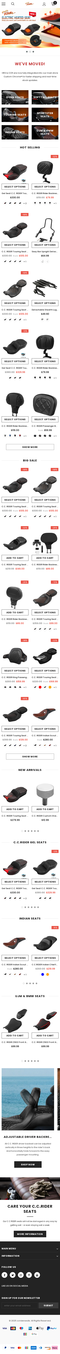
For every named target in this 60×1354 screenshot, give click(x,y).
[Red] (5, 203)
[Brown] (45, 745)
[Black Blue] (5, 261)
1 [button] (27, 51)
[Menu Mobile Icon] (3, 4)
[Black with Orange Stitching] (10, 745)
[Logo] (29, 4)
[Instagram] (21, 1275)
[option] (30, 28)
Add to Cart (15, 558)
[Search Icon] (12, 4)
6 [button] (38, 831)
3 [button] (33, 51)
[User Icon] (44, 4)
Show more (30, 447)
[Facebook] (4, 1275)
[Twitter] (13, 1275)
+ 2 (25, 203)
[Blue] (10, 203)
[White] (50, 203)
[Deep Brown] (40, 745)
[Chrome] (47, 261)
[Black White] (50, 436)
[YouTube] (37, 1275)
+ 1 (55, 203)
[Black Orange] (20, 261)
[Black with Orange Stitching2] (5, 745)
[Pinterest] (29, 1275)
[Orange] (15, 203)
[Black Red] (10, 261)
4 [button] (31, 831)
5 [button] (35, 831)
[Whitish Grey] (5, 436)
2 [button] (30, 51)
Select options (15, 186)
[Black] (20, 203)
